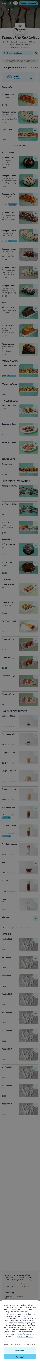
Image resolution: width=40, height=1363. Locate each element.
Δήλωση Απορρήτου (26, 1336)
